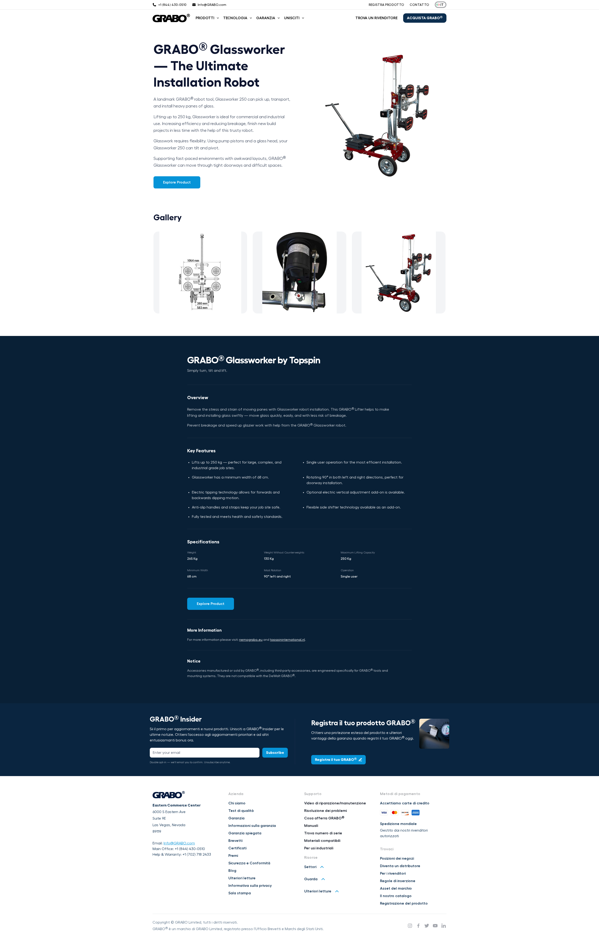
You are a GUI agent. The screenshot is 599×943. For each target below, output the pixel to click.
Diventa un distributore (400, 866)
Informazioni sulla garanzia (252, 826)
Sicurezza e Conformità (249, 863)
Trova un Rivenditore (376, 18)
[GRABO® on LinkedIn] (443, 925)
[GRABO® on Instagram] (410, 925)
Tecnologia (235, 18)
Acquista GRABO (425, 18)
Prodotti (205, 18)
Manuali (311, 826)
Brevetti (235, 841)
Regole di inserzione (397, 881)
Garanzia (265, 18)
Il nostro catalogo (396, 896)
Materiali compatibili (322, 841)
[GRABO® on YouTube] (435, 925)
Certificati (237, 848)
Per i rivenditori (393, 873)
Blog (232, 871)
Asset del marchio (396, 888)
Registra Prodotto (386, 4)
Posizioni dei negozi (397, 858)
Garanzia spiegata (244, 833)
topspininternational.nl (287, 639)
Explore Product (177, 182)
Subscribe (275, 753)
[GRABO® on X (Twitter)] (427, 925)
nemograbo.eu (251, 639)
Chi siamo (236, 803)
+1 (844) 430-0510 (190, 849)
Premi (233, 856)
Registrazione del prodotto (404, 903)
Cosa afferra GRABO (324, 818)
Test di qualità (241, 811)
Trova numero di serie (323, 833)
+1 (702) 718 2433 (197, 854)
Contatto (419, 4)
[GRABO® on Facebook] (418, 925)
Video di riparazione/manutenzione (335, 803)
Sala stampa (239, 893)
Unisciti (292, 18)
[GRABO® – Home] (171, 18)
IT (442, 4)
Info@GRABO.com (179, 843)
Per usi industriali (318, 848)
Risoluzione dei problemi (325, 811)
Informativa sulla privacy (250, 886)
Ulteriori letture (242, 878)
